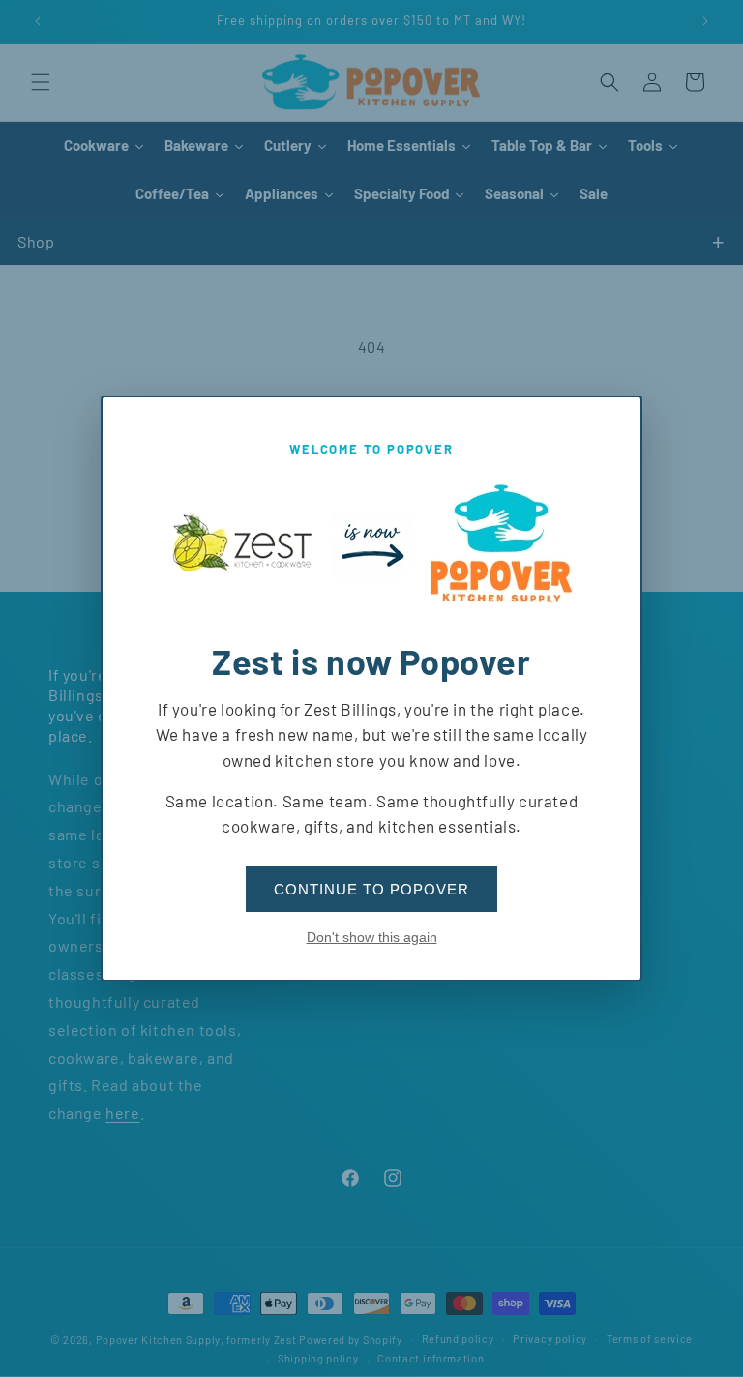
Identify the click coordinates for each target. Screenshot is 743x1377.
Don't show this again (372, 937)
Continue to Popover (371, 889)
